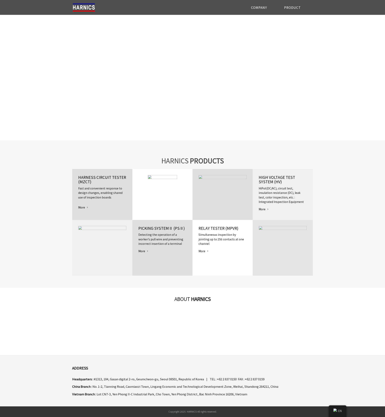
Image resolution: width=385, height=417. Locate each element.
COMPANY (259, 8)
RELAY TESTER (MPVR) (218, 228)
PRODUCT (292, 8)
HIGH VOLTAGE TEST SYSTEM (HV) (277, 179)
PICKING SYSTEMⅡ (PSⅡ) (161, 228)
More (81, 207)
